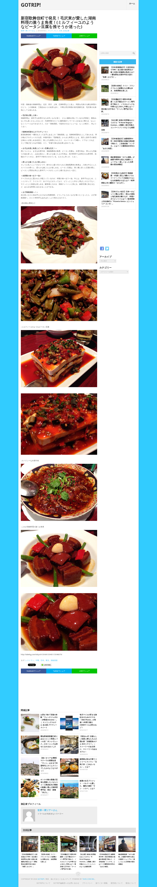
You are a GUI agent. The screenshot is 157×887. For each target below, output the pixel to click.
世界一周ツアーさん (28, 31)
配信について (131, 883)
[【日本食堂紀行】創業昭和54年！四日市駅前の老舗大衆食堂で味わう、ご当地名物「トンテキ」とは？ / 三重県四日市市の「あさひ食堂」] (107, 844)
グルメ (55, 31)
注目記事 (66, 31)
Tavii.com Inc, (88, 879)
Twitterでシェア (59, 36)
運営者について (117, 883)
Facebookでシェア (34, 36)
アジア (50, 31)
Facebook (102, 249)
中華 (37, 660)
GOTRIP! (31, 5)
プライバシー (87, 883)
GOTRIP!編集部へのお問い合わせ (66, 883)
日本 (60, 31)
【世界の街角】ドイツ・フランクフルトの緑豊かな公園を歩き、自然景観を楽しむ (123, 88)
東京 (47, 660)
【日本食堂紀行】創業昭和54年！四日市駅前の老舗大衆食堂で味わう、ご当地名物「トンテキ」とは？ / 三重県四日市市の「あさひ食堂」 (118, 143)
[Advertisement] (59, 690)
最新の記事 (117, 62)
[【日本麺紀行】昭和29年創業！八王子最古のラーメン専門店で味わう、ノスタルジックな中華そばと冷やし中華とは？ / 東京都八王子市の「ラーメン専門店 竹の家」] (68, 844)
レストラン (29, 660)
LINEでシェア (84, 36)
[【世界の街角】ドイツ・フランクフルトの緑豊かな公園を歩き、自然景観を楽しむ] (49, 844)
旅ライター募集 (102, 883)
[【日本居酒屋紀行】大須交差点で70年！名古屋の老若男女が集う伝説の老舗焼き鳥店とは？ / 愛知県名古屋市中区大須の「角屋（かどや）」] (29, 844)
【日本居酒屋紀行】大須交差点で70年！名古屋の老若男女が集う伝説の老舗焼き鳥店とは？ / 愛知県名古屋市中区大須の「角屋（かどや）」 (118, 72)
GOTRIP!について (43, 883)
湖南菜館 (54, 660)
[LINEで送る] (46, 665)
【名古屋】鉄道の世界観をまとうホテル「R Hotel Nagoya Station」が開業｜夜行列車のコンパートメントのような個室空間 (118, 125)
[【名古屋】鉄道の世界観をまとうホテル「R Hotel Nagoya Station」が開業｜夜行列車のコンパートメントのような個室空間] (88, 844)
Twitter (107, 249)
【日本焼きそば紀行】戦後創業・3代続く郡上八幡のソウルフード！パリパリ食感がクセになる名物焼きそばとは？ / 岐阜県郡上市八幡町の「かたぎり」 (118, 178)
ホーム (132, 3)
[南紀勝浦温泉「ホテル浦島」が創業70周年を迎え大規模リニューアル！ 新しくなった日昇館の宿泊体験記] (127, 844)
